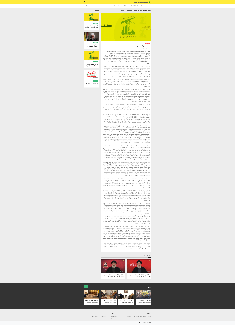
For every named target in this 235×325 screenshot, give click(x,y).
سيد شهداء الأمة (126, 6)
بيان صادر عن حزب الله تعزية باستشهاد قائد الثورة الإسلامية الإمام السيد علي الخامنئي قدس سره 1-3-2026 (91, 26)
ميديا (149, 287)
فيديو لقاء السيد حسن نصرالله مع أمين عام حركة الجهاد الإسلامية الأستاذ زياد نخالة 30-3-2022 (126, 301)
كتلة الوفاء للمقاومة (116, 6)
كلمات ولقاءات (87, 6)
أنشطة (92, 6)
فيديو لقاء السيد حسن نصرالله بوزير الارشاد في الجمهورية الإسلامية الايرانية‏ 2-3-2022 (91, 301)
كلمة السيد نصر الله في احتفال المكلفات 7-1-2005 (139, 46)
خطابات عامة (147, 43)
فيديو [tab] (86, 287)
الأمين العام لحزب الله (134, 6)
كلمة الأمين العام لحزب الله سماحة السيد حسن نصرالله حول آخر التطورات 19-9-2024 (140, 275)
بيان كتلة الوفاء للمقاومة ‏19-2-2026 (91, 84)
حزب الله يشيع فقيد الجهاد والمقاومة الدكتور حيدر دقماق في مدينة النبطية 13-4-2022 (144, 301)
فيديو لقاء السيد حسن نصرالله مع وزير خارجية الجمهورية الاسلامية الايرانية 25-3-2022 (109, 301)
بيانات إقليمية (95, 23)
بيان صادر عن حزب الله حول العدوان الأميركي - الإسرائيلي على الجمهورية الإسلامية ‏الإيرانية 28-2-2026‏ (91, 65)
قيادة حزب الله (107, 6)
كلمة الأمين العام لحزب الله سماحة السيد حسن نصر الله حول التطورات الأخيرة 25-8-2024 (113, 275)
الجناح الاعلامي (95, 42)
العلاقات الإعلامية (99, 6)
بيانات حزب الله (143, 6)
